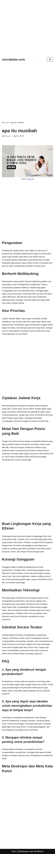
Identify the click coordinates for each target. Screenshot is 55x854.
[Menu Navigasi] (50, 59)
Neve (14, 851)
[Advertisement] (27, 27)
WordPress (38, 851)
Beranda (5, 122)
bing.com (30, 179)
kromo (8, 136)
